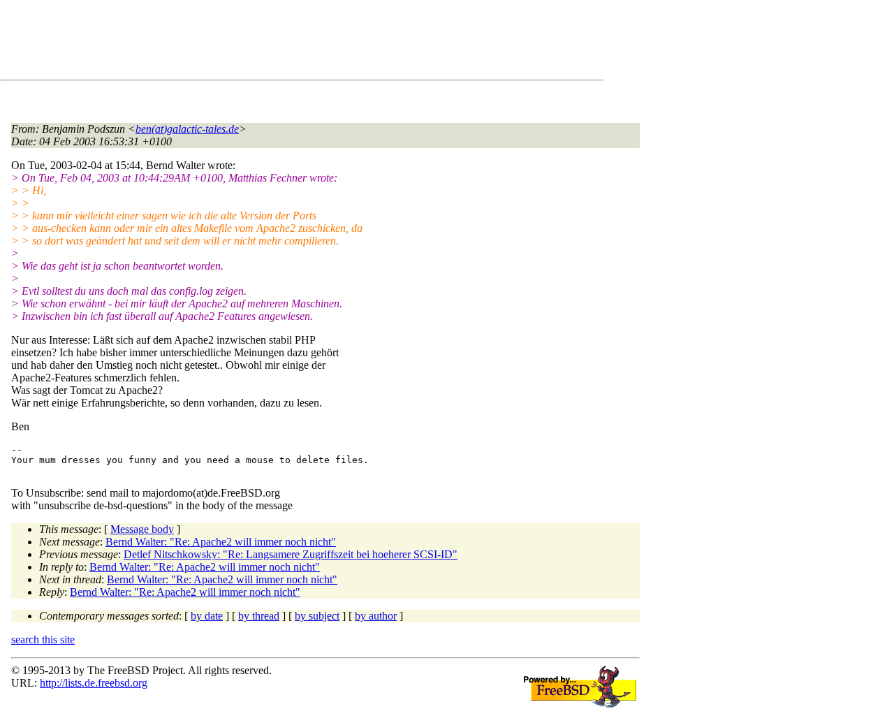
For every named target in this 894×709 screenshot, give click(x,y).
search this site (43, 639)
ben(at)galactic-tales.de (187, 129)
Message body (142, 529)
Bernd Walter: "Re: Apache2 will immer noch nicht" (220, 542)
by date (207, 616)
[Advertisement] (265, 42)
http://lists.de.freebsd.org (93, 683)
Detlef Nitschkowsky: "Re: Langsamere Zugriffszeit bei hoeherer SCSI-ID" (290, 554)
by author (376, 616)
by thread (258, 616)
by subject (317, 616)
